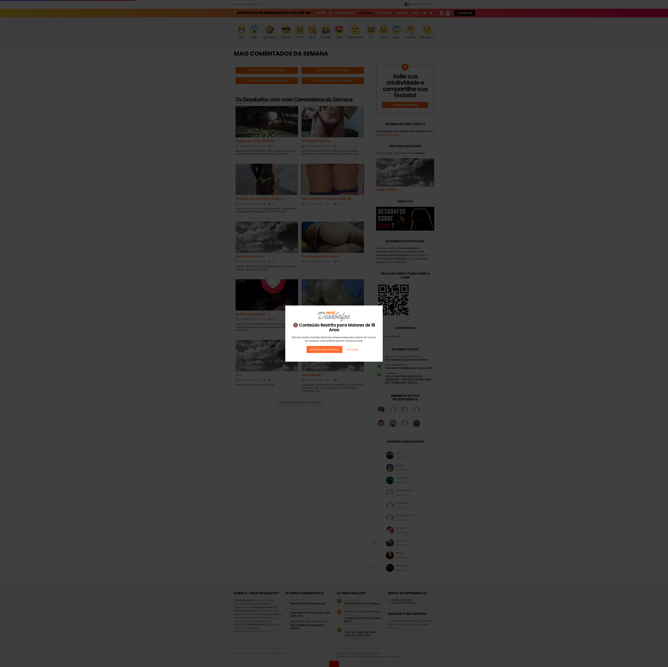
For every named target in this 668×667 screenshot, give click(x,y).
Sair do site (352, 349)
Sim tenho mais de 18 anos (324, 349)
